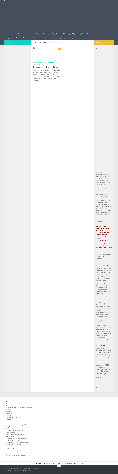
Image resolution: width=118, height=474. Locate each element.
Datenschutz (56, 463)
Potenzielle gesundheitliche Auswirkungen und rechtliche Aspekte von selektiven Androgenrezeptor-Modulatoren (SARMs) (103, 335)
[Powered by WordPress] (12, 470)
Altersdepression (10, 405)
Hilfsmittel (107, 360)
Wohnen (98, 388)
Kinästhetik (9, 423)
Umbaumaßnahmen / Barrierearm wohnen (18, 34)
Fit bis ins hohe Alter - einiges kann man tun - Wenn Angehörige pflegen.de (103, 327)
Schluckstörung (101, 378)
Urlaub (7, 450)
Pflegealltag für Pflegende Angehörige (74, 34)
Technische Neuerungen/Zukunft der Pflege (17, 442)
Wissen (8, 453)
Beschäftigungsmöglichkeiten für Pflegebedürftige (19, 407)
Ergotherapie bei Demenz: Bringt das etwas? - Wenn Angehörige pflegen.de (103, 285)
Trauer (103, 384)
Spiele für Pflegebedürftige (13, 440)
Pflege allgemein (10, 432)
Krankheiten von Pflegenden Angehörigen (17, 425)
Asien (97, 348)
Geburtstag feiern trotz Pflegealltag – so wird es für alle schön (103, 320)
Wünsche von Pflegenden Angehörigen (55, 38)
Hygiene (8, 421)
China (110, 352)
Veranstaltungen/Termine (12, 451)
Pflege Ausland (106, 367)
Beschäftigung (105, 352)
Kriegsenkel (98, 362)
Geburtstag (98, 360)
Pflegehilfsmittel (56, 34)
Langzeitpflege (99, 365)
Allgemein (8, 403)
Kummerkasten (37, 38)
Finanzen (106, 358)
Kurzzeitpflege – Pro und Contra (45, 67)
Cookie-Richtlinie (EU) (69, 463)
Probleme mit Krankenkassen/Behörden (16, 438)
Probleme (104, 376)
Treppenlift (98, 386)
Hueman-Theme (26, 470)
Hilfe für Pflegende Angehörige (41, 34)
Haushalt (103, 361)
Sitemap (70, 38)
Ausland (103, 348)
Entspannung (100, 357)
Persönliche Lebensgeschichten (14, 430)
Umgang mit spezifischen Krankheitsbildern (18, 38)
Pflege (106, 365)
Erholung (106, 357)
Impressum (47, 463)
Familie (102, 358)
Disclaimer (38, 463)
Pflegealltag (99, 367)
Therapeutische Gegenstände (14, 444)
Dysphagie (108, 355)
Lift (102, 365)
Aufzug (99, 348)
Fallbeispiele (98, 358)
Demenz (89, 34)
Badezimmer (99, 350)
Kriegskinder (103, 362)
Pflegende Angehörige (102, 372)
